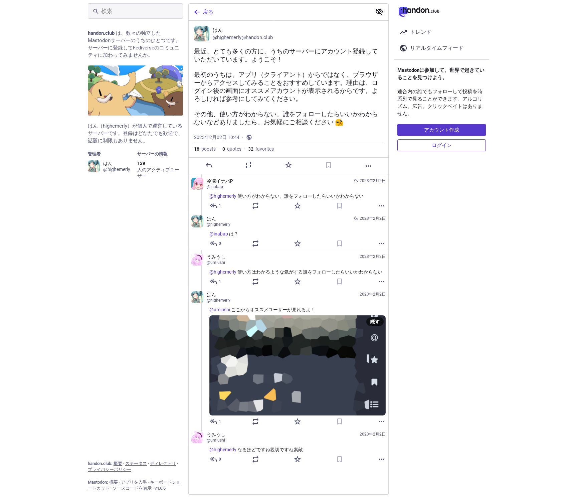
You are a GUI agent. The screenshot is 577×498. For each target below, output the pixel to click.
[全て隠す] (379, 12)
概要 (118, 463)
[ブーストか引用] (248, 165)
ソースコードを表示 (132, 488)
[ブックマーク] (329, 165)
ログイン (442, 145)
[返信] (209, 165)
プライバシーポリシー (109, 469)
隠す (375, 321)
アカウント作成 (441, 130)
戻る (208, 12)
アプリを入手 (134, 482)
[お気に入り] (288, 165)
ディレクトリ (163, 463)
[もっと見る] (368, 166)
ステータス (136, 463)
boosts (205, 149)
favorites (261, 149)
